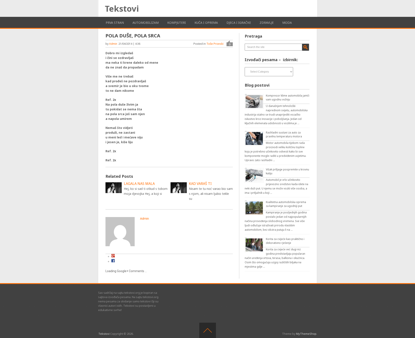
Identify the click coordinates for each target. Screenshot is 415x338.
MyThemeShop (306, 334)
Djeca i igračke (239, 23)
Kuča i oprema (206, 23)
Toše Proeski (214, 44)
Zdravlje (267, 23)
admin (113, 44)
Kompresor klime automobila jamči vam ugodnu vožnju (287, 97)
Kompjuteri (176, 23)
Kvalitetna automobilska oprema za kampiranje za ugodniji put (286, 204)
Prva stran (115, 23)
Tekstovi (122, 8)
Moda (287, 23)
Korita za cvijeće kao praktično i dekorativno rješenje (285, 241)
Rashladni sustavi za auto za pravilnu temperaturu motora (284, 134)
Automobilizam (145, 23)
